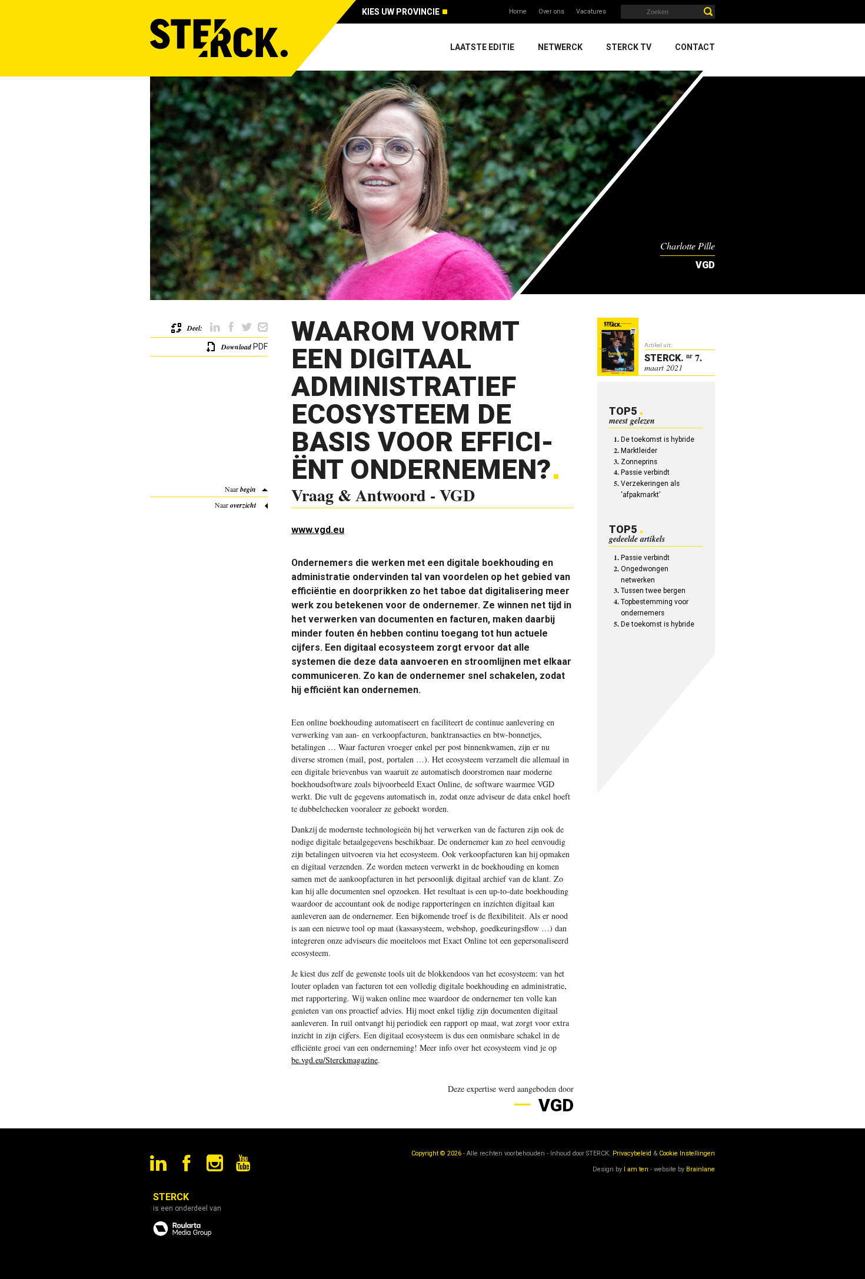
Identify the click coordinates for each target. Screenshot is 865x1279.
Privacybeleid (632, 1153)
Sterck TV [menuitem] (628, 47)
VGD (554, 1105)
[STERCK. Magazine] (220, 38)
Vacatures (591, 11)
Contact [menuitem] (695, 47)
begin (248, 489)
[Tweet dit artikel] (247, 327)
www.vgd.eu (317, 529)
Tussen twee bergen (653, 591)
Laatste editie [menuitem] (482, 47)
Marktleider (639, 451)
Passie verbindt (645, 472)
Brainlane (700, 1169)
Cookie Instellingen (687, 1153)
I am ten (636, 1169)
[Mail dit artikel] (263, 327)
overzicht (243, 505)
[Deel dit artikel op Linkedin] (215, 327)
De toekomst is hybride (657, 439)
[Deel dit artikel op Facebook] (231, 327)
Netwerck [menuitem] (560, 47)
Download (236, 347)
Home (518, 11)
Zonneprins (639, 462)
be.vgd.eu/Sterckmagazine (334, 1059)
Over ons (551, 11)
